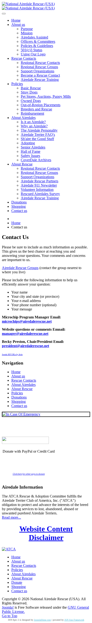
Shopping (18, 402)
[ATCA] (9, 549)
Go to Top (9, 616)
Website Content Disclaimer (46, 533)
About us (18, 376)
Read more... (11, 517)
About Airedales (23, 385)
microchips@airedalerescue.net (27, 321)
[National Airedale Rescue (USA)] (28, 6)
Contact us (19, 406)
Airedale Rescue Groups (20, 268)
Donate (16, 582)
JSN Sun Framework (74, 620)
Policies (17, 393)
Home (16, 372)
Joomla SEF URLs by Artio (12, 354)
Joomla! (8, 607)
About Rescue (22, 389)
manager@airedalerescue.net (25, 334)
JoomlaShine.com (42, 620)
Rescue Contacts (23, 380)
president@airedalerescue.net (25, 346)
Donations (19, 397)
